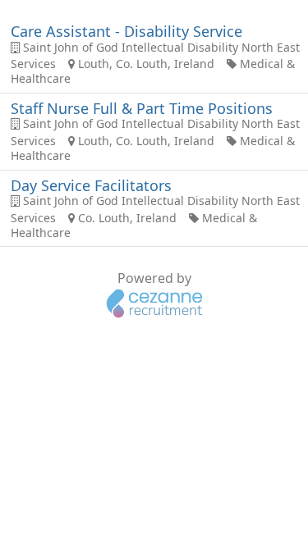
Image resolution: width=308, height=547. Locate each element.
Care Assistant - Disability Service (126, 31)
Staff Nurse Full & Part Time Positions (142, 108)
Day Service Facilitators (91, 185)
